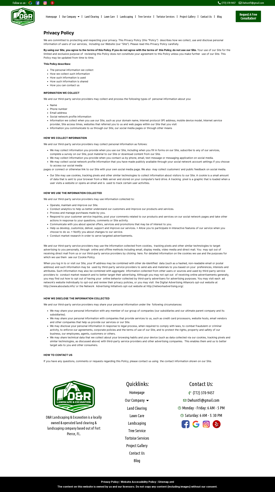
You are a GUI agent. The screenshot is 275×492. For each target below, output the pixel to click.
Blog (219, 16)
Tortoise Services (165, 16)
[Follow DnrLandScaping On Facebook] (186, 424)
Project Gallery (187, 16)
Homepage (51, 16)
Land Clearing (92, 16)
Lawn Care (109, 16)
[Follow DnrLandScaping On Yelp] (217, 424)
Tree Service (144, 16)
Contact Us (206, 16)
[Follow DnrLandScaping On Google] (196, 424)
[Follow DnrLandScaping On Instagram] (206, 424)
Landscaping (126, 16)
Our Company (69, 16)
